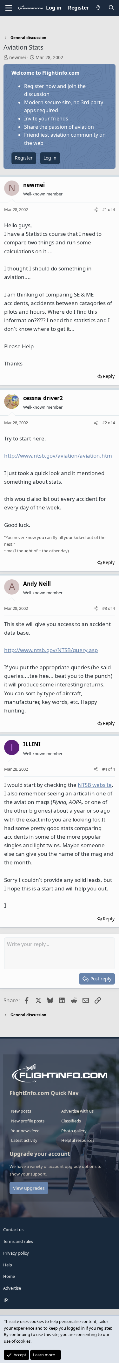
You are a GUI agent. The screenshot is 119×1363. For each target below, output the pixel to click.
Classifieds (71, 1121)
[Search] (111, 8)
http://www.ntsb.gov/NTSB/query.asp (51, 650)
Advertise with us (77, 1111)
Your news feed (25, 1131)
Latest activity (24, 1140)
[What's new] (98, 8)
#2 (105, 423)
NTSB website (95, 784)
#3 (105, 608)
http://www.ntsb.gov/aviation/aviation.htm (58, 455)
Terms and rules (18, 1241)
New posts (21, 1111)
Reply (109, 376)
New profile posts (27, 1121)
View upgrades (29, 1188)
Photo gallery (74, 1131)
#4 (105, 769)
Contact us (13, 1229)
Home (9, 1276)
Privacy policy (16, 1253)
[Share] (95, 209)
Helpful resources (77, 1140)
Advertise (12, 1288)
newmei (17, 57)
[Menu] (8, 8)
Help (7, 1265)
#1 (105, 209)
